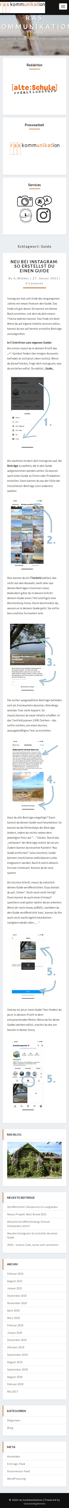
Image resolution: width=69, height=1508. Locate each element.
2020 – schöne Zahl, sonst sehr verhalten (32, 1245)
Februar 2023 (15, 1273)
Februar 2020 (15, 1325)
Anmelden (13, 1456)
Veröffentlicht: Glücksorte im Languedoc (32, 1207)
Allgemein (13, 1420)
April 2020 (13, 1310)
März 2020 (13, 1318)
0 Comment (34, 283)
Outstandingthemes (35, 1503)
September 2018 (17, 1369)
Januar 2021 (14, 1288)
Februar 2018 (15, 1384)
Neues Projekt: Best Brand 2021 (27, 1214)
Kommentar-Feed (18, 1471)
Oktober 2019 (15, 1347)
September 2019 (17, 1354)
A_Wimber (21, 278)
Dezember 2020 (17, 1295)
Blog (10, 1428)
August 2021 (14, 1281)
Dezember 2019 (17, 1340)
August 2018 (14, 1377)
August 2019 (14, 1362)
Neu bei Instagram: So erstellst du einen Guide (34, 266)
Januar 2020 (14, 1332)
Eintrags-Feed (16, 1464)
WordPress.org (16, 1478)
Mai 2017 (12, 1391)
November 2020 (17, 1303)
